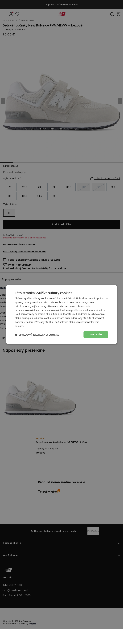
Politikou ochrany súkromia (30, 314)
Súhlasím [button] (96, 334)
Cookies (57, 314)
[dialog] (61, 314)
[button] (37, 334)
